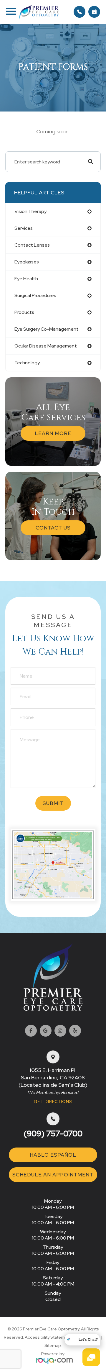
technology (27, 363)
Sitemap (52, 1345)
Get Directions (53, 1101)
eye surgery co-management (46, 329)
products (24, 312)
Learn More (53, 433)
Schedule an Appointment (52, 1174)
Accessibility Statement (48, 1337)
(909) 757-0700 (53, 1133)
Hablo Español (53, 1155)
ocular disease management (45, 346)
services (23, 228)
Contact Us (53, 527)
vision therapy (30, 211)
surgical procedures (35, 295)
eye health (26, 279)
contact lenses (32, 245)
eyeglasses (26, 262)
